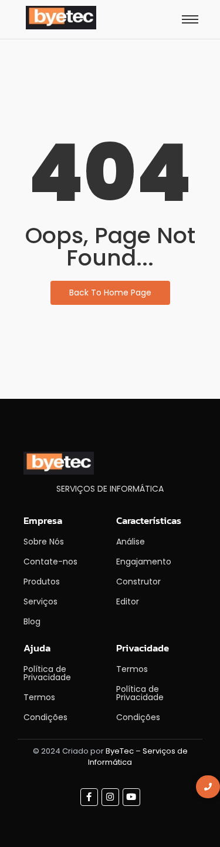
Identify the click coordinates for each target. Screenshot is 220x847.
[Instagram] (110, 797)
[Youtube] (131, 797)
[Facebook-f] (89, 797)
